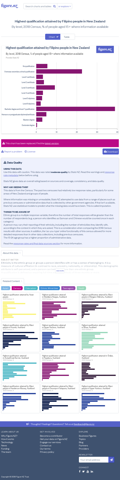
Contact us (45, 445)
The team (6, 451)
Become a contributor (51, 435)
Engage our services (50, 442)
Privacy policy (47, 451)
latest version (52, 143)
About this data (10, 252)
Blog (81, 442)
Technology (7, 442)
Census (17, 288)
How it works (7, 438)
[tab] (52, 37)
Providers (84, 448)
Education (31, 288)
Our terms (45, 448)
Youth (81, 288)
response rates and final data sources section (36, 243)
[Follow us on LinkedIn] (92, 471)
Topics (82, 438)
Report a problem (13, 151)
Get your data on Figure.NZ (53, 438)
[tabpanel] (60, 90)
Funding (5, 448)
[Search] (54, 6)
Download (112, 151)
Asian (5, 288)
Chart (52, 36)
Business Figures (87, 435)
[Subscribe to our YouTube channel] (88, 471)
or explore (63, 6)
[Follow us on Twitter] (83, 471)
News (4, 445)
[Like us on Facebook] (79, 471)
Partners (83, 445)
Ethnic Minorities (49, 288)
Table (67, 36)
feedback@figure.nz (84, 424)
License (31, 151)
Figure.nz (9, 6)
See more (60, 270)
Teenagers (68, 288)
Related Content (11, 281)
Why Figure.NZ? (9, 435)
